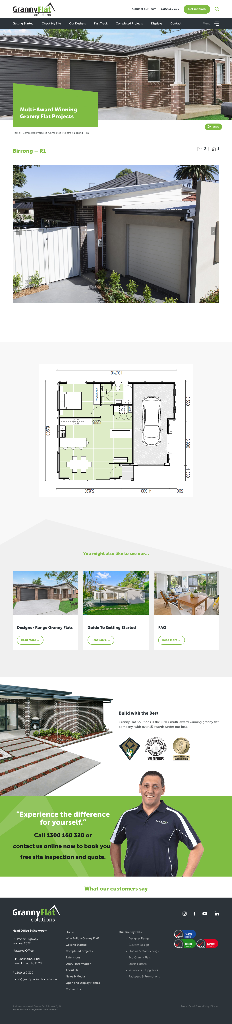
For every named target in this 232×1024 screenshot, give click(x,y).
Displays (156, 23)
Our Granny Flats (130, 932)
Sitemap (215, 1006)
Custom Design (139, 945)
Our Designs (77, 23)
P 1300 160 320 (23, 973)
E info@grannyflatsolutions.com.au (36, 979)
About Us (72, 970)
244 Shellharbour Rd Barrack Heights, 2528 (27, 961)
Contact (175, 23)
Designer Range (139, 938)
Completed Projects (129, 23)
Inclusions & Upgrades (143, 970)
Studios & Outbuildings (144, 951)
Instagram (185, 914)
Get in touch (197, 9)
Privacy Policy (203, 1006)
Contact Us (73, 989)
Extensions (73, 957)
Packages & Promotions (144, 976)
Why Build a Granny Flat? (83, 938)
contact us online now (44, 846)
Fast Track (101, 23)
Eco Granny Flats (140, 957)
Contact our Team (144, 9)
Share (215, 126)
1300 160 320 (170, 9)
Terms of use (187, 1006)
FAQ (162, 627)
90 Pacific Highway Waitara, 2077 (25, 941)
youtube (204, 914)
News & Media (75, 976)
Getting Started (23, 23)
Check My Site (51, 23)
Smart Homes (138, 964)
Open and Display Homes (83, 983)
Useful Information (78, 964)
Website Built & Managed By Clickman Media (35, 1009)
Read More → (30, 640)
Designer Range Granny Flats (45, 627)
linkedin (216, 914)
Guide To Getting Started (112, 627)
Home (16, 132)
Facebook (195, 914)
